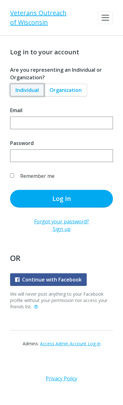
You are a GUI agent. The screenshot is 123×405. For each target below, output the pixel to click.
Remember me (37, 175)
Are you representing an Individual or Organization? (56, 73)
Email (16, 110)
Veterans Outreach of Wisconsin (38, 18)
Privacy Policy (61, 378)
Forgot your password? (61, 221)
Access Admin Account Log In (70, 344)
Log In (61, 198)
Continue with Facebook (52, 279)
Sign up (62, 229)
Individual (27, 90)
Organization (66, 90)
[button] (105, 17)
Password (22, 143)
